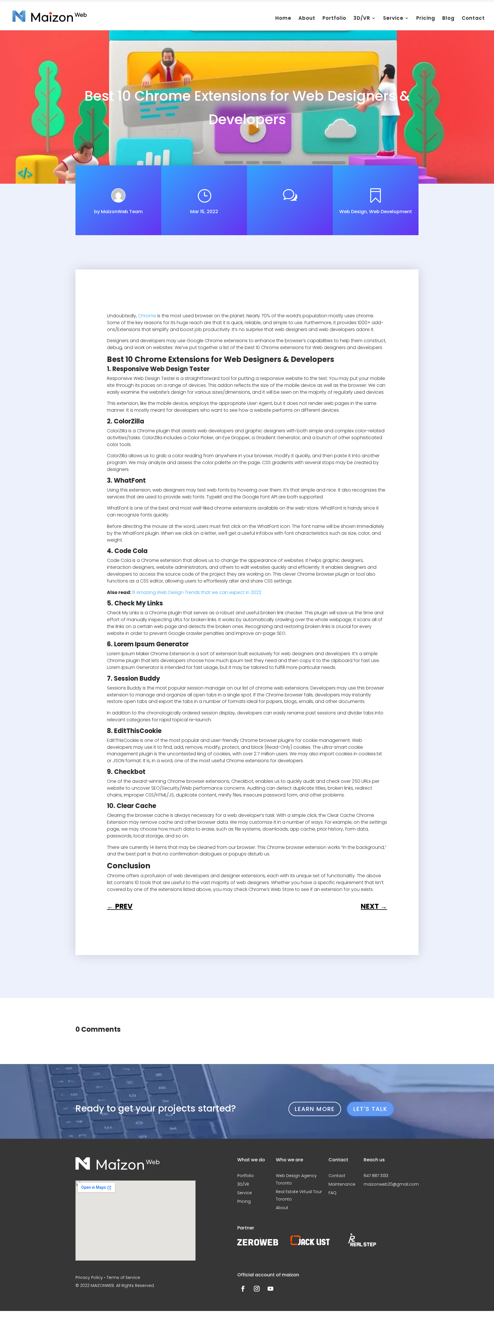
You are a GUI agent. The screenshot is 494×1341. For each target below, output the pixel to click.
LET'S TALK (370, 1109)
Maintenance (341, 1184)
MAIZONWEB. (103, 1285)
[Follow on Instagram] (256, 1288)
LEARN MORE (315, 1109)
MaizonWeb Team (122, 211)
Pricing (425, 19)
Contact (473, 19)
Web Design (353, 211)
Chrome (147, 315)
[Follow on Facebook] (243, 1288)
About (306, 19)
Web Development (390, 211)
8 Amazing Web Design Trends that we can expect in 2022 (196, 592)
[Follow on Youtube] (270, 1288)
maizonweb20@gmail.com (391, 1184)
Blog (448, 19)
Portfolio (334, 19)
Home (283, 19)
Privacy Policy (89, 1277)
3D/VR (361, 19)
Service (393, 19)
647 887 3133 (376, 1175)
